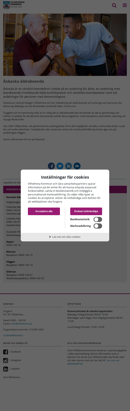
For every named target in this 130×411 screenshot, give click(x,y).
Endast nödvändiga (86, 211)
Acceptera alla (43, 211)
